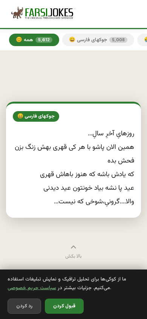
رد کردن (24, 306)
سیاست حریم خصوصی (32, 288)
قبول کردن (64, 306)
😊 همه (33, 40)
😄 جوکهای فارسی (97, 40)
